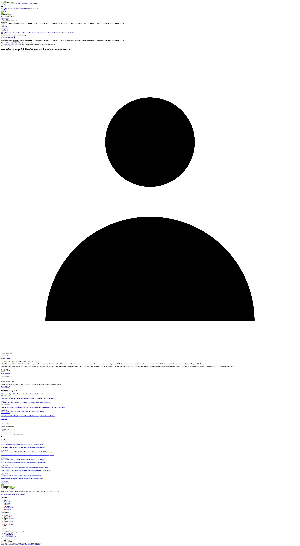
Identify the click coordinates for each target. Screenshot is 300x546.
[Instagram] (2, 387)
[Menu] (2, 3)
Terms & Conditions (13, 544)
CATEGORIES (4, 30)
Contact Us (18, 35)
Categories (9, 42)
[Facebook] (1, 9)
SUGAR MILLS (16, 32)
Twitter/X (12, 494)
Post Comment (20, 434)
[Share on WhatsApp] (8, 358)
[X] (7, 387)
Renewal (13, 35)
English (4, 11)
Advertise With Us (5, 35)
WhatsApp (22, 494)
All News (6, 44)
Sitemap (24, 35)
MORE (2, 33)
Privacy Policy (4, 544)
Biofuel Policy (13, 45)
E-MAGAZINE (5, 28)
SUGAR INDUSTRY (6, 32)
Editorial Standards (22, 544)
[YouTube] (4, 9)
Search (16, 42)
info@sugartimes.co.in (10, 536)
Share (2, 358)
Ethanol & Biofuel (14, 44)
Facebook (3, 494)
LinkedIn (7, 494)
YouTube (17, 494)
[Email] (5, 387)
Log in (2, 426)
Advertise (5, 37)
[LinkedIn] (2, 9)
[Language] (2, 7)
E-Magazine (23, 42)
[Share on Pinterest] (7, 358)
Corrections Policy (31, 544)
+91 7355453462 (9, 535)
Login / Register (5, 18)
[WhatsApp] (5, 9)
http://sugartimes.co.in (6, 376)
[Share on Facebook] (5, 358)
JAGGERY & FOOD (69, 32)
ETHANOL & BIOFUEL (28, 32)
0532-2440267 (8, 533)
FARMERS (38, 32)
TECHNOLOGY (58, 32)
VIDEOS (3, 29)
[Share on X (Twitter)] (6, 358)
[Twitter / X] (3, 9)
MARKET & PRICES (47, 32)
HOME (2, 25)
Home (3, 42)
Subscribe (3, 4)
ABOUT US (4, 26)
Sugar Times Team (5, 373)
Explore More (4, 483)
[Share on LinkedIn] (9, 358)
